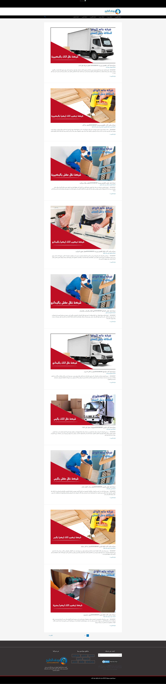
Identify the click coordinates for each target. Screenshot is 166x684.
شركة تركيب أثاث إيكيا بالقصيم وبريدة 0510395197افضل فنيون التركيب (95, 251)
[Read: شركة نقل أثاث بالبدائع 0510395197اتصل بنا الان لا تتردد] (83, 351)
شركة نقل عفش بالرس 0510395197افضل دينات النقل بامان (98, 487)
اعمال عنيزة (101, 17)
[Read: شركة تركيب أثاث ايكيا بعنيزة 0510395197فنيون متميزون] (83, 590)
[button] (114, 16)
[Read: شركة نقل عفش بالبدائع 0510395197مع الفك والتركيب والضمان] (83, 291)
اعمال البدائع (76, 17)
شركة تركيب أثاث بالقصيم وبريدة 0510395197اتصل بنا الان (98, 125)
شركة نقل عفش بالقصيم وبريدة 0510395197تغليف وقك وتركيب (97, 183)
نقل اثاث (107, 67)
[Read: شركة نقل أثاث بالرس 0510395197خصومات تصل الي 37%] (83, 409)
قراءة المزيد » (112, 76)
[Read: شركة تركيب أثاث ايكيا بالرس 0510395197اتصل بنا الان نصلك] (83, 526)
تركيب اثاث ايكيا (95, 126)
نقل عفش (102, 184)
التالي (51, 635)
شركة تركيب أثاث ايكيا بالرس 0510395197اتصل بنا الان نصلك (98, 546)
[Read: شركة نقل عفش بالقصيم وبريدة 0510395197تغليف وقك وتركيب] (83, 163)
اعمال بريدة (109, 17)
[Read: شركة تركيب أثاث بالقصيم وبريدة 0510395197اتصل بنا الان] (83, 105)
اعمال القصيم (118, 17)
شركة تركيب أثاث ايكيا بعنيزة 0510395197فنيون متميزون (99, 615)
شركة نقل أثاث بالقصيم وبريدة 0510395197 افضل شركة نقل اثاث (96, 65)
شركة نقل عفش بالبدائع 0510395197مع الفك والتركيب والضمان (97, 311)
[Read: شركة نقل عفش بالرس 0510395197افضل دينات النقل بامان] (83, 467)
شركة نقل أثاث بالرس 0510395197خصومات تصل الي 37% (98, 427)
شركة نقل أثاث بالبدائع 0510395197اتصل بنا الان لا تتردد (99, 371)
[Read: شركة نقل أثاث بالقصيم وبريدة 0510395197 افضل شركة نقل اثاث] (83, 45)
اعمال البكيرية (93, 17)
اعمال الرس (84, 17)
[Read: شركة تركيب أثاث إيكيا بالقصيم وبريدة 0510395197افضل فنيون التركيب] (83, 227)
